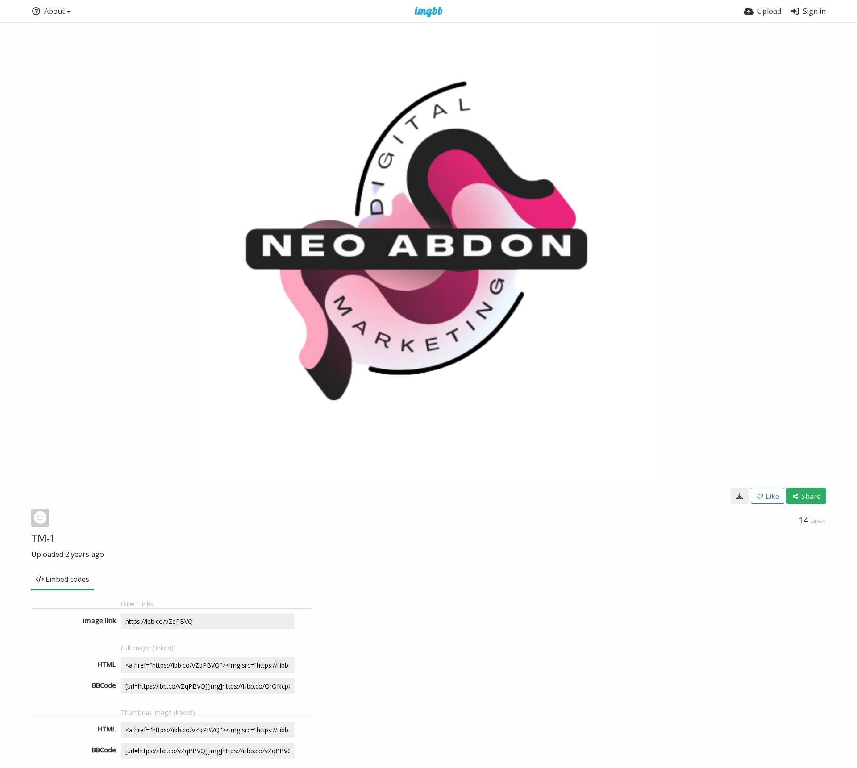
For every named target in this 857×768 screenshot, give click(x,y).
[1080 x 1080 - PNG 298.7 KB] (740, 496)
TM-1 (43, 537)
